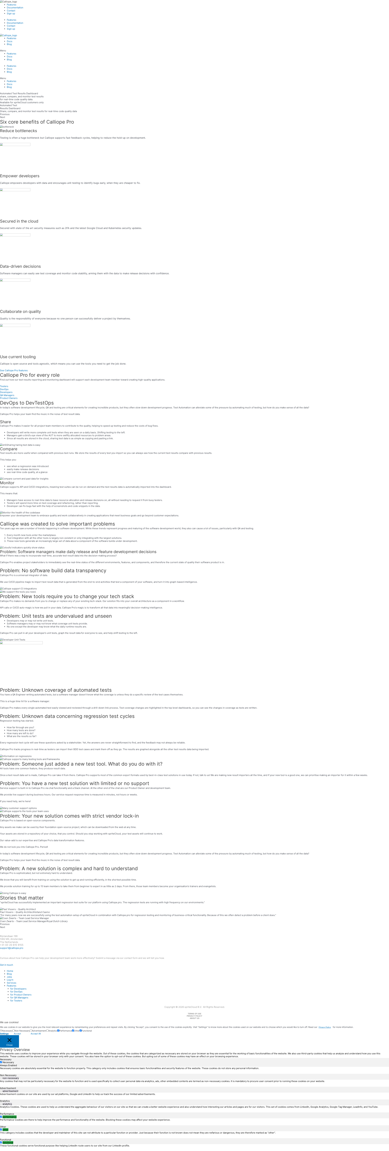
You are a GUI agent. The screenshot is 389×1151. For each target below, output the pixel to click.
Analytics (52, 1030)
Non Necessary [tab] (8, 1075)
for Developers (18, 988)
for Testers (16, 1000)
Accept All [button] (36, 1033)
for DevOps (16, 991)
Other (77, 1030)
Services (11, 982)
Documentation (15, 7)
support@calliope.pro (11, 948)
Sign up (11, 13)
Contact (11, 10)
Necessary (7, 1030)
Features (11, 4)
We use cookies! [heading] (9, 1022)
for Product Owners (20, 994)
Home (10, 970)
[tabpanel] (194, 1068)
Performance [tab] (7, 1113)
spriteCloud (21, 930)
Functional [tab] (5, 1139)
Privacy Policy (325, 1027)
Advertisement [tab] (8, 1088)
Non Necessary (22, 1030)
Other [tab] (3, 1126)
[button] (194, 50)
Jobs (9, 976)
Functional (87, 1030)
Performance (65, 1030)
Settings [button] (4, 1033)
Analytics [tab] (5, 1100)
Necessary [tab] (5, 1059)
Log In (10, 979)
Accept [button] (17, 1033)
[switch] (1, 1078)
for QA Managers (19, 997)
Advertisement (39, 1030)
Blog (9, 44)
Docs (9, 41)
